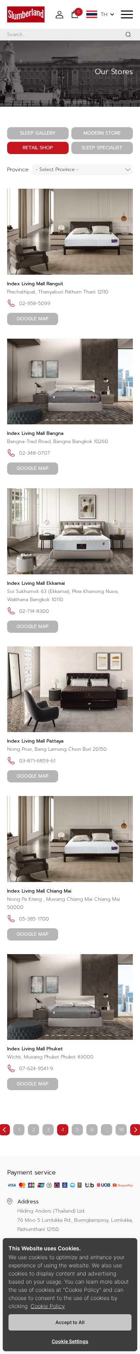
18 (121, 1129)
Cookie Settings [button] (70, 1341)
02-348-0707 (34, 453)
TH (104, 15)
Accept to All (70, 1322)
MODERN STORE (102, 133)
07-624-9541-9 (36, 1068)
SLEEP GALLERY (37, 133)
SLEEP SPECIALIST (102, 147)
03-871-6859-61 (37, 760)
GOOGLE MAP (33, 318)
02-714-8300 (34, 611)
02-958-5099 (34, 303)
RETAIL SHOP (38, 147)
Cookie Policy (48, 1306)
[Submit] (128, 35)
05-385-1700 (34, 919)
